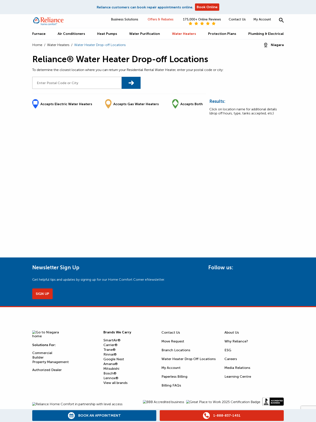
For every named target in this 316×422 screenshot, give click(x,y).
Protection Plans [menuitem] (222, 34)
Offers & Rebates (160, 19)
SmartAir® (111, 340)
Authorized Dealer (47, 370)
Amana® (110, 364)
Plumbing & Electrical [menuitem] (266, 34)
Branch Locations (175, 350)
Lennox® (110, 378)
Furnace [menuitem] (39, 34)
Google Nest (113, 359)
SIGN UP (42, 294)
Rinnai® (110, 354)
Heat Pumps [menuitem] (107, 34)
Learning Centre (237, 376)
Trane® (109, 350)
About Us (231, 332)
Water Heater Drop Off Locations (188, 359)
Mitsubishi (111, 369)
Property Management (50, 362)
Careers (230, 359)
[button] (281, 20)
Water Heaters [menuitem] (184, 34)
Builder (38, 357)
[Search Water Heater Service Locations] (131, 83)
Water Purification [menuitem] (144, 34)
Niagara (277, 45)
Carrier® (110, 345)
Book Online (207, 7)
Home (37, 45)
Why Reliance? (236, 341)
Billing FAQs (171, 385)
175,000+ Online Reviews (202, 19)
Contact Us (237, 19)
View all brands (115, 383)
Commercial (42, 353)
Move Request (172, 341)
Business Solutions (124, 19)
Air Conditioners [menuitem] (71, 34)
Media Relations (237, 368)
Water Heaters (58, 45)
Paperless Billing (174, 376)
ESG (227, 350)
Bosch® (109, 373)
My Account (262, 19)
